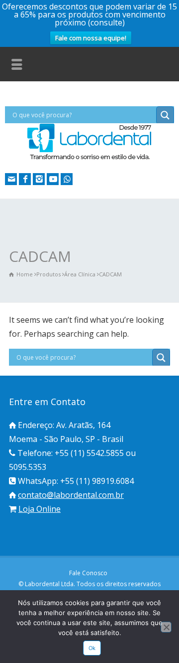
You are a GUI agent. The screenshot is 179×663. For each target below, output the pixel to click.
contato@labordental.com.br (71, 494)
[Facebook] (25, 179)
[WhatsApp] (67, 179)
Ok (92, 648)
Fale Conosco (88, 573)
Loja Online (39, 508)
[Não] (166, 627)
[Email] (11, 179)
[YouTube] (53, 179)
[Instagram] (39, 179)
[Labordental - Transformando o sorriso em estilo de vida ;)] (89, 158)
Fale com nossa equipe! (90, 37)
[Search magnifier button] (165, 115)
